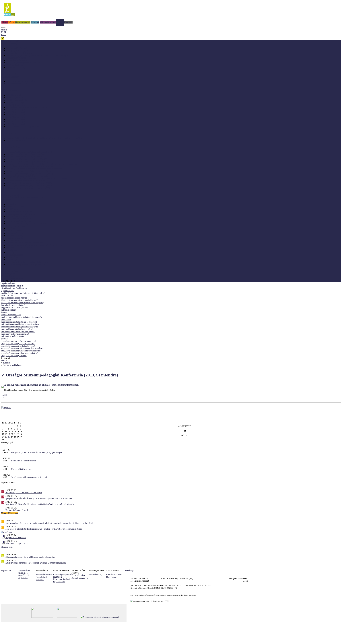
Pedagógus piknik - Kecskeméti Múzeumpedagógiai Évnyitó (36, 452)
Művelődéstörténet (14, 250)
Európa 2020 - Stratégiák (17, 67)
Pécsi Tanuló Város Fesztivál (23, 461)
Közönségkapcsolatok (15, 226)
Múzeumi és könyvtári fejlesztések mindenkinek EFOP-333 (26, 197)
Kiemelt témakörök (79, 578)
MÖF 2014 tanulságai (15, 122)
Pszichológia (11, 259)
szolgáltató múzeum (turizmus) (14, 355)
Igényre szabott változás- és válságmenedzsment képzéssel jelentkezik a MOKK (39, 498)
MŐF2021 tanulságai (15, 102)
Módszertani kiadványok (16, 48)
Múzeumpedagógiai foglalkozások (61, 580)
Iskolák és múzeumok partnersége (20, 81)
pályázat (4, 339)
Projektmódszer (13, 257)
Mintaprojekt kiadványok (17, 50)
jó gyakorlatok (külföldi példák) (14, 307)
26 (9, 437)
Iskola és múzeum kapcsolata (18, 219)
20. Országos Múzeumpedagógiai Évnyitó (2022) (27, 154)
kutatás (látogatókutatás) (11, 315)
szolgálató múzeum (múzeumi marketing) (18, 341)
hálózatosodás (7, 295)
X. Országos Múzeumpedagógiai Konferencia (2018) (28, 171)
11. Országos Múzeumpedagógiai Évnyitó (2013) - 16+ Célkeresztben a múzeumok (41, 164)
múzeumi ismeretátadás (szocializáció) (17, 329)
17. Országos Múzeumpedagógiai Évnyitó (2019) (27, 159)
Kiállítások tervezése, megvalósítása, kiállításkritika (27, 223)
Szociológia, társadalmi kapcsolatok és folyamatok (27, 262)
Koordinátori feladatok (41, 578)
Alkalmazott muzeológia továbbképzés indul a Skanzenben (30, 557)
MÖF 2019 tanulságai (15, 110)
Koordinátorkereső (44, 574)
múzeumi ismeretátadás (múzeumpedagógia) (19, 327)
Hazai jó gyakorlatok (15, 97)
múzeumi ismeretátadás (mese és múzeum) (19, 322)
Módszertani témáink (10, 74)
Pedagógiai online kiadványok (19, 53)
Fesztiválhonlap (95, 574)
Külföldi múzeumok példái (17, 100)
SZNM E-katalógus (9, 271)
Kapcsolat (68, 22)
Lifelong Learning (14, 231)
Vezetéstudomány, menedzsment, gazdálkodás (25, 264)
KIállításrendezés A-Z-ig (16, 84)
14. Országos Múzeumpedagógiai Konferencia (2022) (29, 152)
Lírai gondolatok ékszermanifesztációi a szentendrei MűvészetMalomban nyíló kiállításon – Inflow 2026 (49, 523)
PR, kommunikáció (14, 255)
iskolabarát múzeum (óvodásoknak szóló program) (22, 302)
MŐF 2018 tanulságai (15, 112)
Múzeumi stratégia (14, 240)
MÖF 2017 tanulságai (15, 114)
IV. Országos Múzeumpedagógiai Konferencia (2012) (29, 183)
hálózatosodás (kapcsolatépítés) (14, 298)
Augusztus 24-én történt (15, 537)
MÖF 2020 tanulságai (15, 105)
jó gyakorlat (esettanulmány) (13, 305)
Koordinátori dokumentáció (12, 278)
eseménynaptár (7, 442)
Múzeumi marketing (14, 235)
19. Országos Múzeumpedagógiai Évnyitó (24, 157)
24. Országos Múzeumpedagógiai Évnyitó (29, 477)
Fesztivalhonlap (78, 575)
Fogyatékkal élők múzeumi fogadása (21, 211)
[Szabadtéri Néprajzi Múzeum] (9, 17)
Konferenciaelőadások (12, 365)
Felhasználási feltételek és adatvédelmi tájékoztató (24, 574)
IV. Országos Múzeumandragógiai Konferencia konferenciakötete (34, 169)
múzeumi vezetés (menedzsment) (15, 334)
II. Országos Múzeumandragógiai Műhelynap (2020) (28, 107)
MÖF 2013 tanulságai (15, 124)
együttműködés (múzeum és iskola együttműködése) (23, 293)
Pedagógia (10, 252)
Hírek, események (22, 22)
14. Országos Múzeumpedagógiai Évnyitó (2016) (27, 161)
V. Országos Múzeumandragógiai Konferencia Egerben (29, 166)
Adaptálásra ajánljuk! (10, 41)
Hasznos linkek (7, 276)
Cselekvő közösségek (10, 195)
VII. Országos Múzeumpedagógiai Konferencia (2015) (29, 173)
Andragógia (11, 204)
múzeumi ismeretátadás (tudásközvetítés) (18, 331)
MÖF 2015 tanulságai (15, 119)
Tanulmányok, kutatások (16, 60)
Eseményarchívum (114, 574)
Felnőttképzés (12, 209)
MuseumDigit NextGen (21, 469)
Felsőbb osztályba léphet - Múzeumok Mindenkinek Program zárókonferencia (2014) (42, 178)
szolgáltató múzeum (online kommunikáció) (19, 353)
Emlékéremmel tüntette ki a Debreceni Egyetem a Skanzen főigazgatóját (35, 563)
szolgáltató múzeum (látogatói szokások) (18, 343)
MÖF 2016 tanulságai (15, 117)
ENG (3, 34)
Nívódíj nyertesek (13, 95)
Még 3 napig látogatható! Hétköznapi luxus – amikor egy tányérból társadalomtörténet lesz (43, 529)
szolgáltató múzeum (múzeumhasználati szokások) (22, 348)
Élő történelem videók (15, 140)
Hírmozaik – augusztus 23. (16, 543)
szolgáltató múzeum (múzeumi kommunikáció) (20, 351)
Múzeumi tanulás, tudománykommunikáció (24, 243)
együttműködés (7, 290)
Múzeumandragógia (14, 233)
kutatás (4, 312)
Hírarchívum (111, 577)
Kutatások (10, 228)
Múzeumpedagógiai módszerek (19, 247)
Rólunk (11, 22)
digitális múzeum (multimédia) (14, 288)
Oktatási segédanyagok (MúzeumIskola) (23, 62)
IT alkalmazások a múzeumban (19, 221)
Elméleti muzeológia (15, 207)
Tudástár (60, 20)
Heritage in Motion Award (16, 510)
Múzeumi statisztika (14, 238)
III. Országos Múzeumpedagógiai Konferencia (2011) (29, 185)
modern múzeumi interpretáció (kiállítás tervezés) (21, 317)
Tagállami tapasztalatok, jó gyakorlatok (22, 126)
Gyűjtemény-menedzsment (17, 216)
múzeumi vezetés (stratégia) (12, 336)
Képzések (35, 22)
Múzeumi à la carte (48, 22)
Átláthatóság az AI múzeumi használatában (23, 492)
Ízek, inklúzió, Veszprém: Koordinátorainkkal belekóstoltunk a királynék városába (40, 504)
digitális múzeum (8, 283)
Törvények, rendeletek (10, 274)
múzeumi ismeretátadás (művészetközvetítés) (20, 324)
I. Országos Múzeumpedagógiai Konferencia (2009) (28, 188)
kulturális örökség (8, 310)
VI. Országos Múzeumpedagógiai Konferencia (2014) (29, 176)
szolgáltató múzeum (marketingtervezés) (18, 346)
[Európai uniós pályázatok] (6, 407)
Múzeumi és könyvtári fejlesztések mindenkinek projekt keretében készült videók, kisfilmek (44, 138)
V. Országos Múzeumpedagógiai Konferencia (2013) (28, 181)
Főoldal (4, 22)
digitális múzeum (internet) (12, 286)
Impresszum (6, 570)
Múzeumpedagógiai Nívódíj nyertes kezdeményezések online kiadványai (37, 55)
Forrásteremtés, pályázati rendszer (20, 214)
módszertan (6, 319)
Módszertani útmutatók (16, 58)
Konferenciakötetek (14, 65)
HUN (3, 32)
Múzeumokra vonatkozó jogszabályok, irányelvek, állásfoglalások (34, 245)
